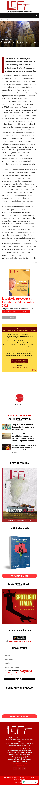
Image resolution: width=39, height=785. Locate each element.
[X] (10, 52)
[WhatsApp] (16, 52)
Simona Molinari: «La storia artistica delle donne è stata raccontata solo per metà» (24, 448)
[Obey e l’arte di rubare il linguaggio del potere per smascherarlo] (6, 427)
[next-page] (6, 457)
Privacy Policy (19, 765)
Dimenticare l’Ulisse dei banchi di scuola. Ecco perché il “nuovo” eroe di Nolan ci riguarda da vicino (23, 437)
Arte (7, 19)
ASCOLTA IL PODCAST (19, 716)
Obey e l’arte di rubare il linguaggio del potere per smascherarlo (23, 427)
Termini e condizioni (19, 763)
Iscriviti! (19, 679)
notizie (11, 39)
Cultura (6, 39)
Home (2, 19)
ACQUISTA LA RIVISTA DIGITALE (19, 520)
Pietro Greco (6, 45)
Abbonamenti (7, 777)
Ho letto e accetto (18, 673)
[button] (3, 15)
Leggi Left (14, 777)
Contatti (32, 777)
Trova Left (21, 777)
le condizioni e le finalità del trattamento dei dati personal (18, 673)
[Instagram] (19, 768)
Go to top (34, 263)
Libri (27, 777)
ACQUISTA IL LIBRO (19, 576)
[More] (22, 52)
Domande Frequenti (19, 779)
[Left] (19, 6)
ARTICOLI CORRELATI (19, 415)
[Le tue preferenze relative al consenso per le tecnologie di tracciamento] (29, 782)
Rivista (16, 39)
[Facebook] (4, 52)
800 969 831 (18, 756)
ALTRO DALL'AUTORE (20, 419)
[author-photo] (19, 402)
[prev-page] (3, 457)
